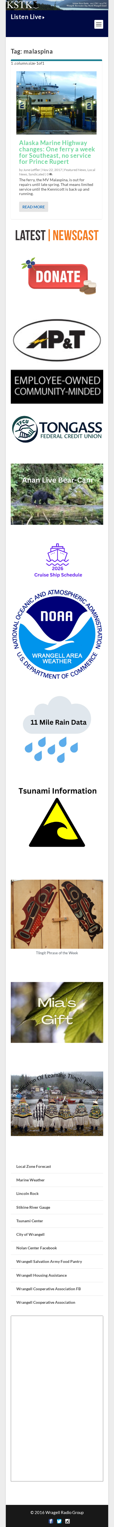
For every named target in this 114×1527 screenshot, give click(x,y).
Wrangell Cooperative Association (45, 1302)
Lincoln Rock (27, 1193)
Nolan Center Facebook (36, 1247)
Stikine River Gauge (33, 1207)
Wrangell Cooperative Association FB (48, 1288)
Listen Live (26, 16)
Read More (33, 206)
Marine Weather (30, 1180)
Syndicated (36, 174)
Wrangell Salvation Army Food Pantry (49, 1261)
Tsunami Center (29, 1220)
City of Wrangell (30, 1234)
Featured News (75, 170)
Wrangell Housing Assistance (41, 1275)
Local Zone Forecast (33, 1166)
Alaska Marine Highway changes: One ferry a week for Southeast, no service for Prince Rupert (57, 152)
